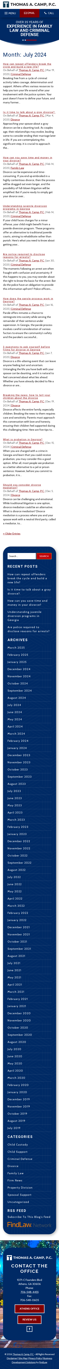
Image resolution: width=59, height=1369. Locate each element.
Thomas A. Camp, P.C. (31, 70)
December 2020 (19, 1013)
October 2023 (18, 769)
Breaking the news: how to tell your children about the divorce (26, 396)
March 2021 (16, 991)
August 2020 (17, 1042)
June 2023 (15, 798)
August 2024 (17, 698)
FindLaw (43, 1362)
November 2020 (19, 1020)
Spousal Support (20, 1194)
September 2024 (20, 690)
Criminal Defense (21, 74)
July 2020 (14, 1049)
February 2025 (18, 654)
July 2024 (14, 705)
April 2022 (15, 898)
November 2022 (19, 848)
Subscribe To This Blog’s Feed (29, 1217)
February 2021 (18, 999)
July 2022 (14, 877)
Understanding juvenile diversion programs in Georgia (25, 207)
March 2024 (16, 733)
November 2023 (19, 762)
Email (31, 13)
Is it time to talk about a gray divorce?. (29, 112)
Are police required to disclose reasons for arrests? (24, 256)
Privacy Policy (35, 1358)
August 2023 (17, 784)
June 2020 (15, 1056)
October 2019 (17, 1113)
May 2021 (14, 977)
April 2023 (15, 812)
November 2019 (19, 1106)
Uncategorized (18, 1202)
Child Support (18, 1151)
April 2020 (15, 1070)
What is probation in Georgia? (23, 439)
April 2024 (15, 726)
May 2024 (15, 719)
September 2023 (20, 776)
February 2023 (18, 827)
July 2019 (14, 1128)
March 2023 (16, 819)
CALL (51, 13)
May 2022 (15, 891)
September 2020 (20, 1034)
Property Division (20, 1187)
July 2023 (14, 791)
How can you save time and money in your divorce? (28, 602)
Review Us (29, 1319)
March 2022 (16, 905)
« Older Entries (11, 533)
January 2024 (17, 748)
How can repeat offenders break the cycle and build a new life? (27, 65)
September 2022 (20, 862)
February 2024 (18, 741)
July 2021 (14, 963)
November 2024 (19, 676)
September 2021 (19, 948)
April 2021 (15, 984)
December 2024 (19, 669)
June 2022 (15, 884)
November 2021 (19, 934)
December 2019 (19, 1099)
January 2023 (17, 834)
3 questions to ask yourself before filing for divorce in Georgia (26, 348)
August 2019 (16, 1121)
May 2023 (15, 805)
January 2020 (17, 1092)
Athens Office (29, 1308)
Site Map (22, 1358)
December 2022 (19, 841)
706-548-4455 (30, 1292)
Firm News (15, 1180)
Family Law (17, 168)
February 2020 (18, 1085)
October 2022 (18, 855)
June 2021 (14, 970)
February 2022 (18, 913)
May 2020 (15, 1063)
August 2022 (17, 870)
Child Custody (18, 1144)
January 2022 (17, 920)
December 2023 (19, 755)
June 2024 (15, 712)
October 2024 (18, 683)
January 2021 (17, 1006)
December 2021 (19, 927)
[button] (10, 12)
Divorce (15, 119)
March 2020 (16, 1078)
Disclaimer (12, 1358)
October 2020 (18, 1027)
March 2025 (16, 647)
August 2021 (16, 956)
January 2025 (17, 662)
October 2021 (17, 941)
